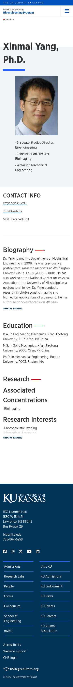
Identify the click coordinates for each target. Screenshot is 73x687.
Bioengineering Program (18, 12)
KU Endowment (51, 586)
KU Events (48, 606)
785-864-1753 (12, 211)
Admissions (12, 566)
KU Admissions (51, 576)
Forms (8, 596)
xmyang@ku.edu (15, 203)
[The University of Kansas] (24, 501)
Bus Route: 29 (13, 526)
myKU (8, 631)
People (9, 19)
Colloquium (12, 606)
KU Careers (48, 616)
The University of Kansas (24, 677)
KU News (47, 596)
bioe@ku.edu (12, 534)
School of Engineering (13, 9)
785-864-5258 (13, 539)
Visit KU (46, 566)
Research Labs (14, 576)
